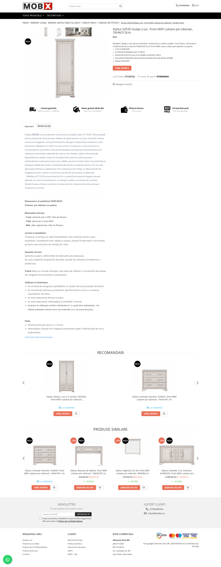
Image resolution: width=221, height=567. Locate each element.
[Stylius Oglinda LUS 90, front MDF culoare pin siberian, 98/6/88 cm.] (132, 452)
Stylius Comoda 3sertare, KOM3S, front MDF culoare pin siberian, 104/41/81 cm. (154, 398)
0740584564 (156, 509)
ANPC (70, 550)
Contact (26, 554)
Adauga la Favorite (123, 84)
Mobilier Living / (39, 22)
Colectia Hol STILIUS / (109, 22)
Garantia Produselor (77, 547)
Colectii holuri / (90, 22)
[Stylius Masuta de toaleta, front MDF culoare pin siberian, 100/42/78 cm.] (88, 452)
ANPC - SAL (73, 554)
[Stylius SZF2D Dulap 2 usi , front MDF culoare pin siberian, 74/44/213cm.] (65, 70)
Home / (26, 22)
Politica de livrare (30, 550)
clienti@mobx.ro (156, 513)
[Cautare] (120, 6)
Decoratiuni (54, 15)
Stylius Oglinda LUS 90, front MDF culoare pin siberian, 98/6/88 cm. (133, 472)
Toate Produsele (32, 15)
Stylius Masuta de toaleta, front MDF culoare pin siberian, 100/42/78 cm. (88, 472)
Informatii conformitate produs (39, 337)
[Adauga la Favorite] (76, 413)
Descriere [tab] (29, 126)
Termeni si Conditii (31, 543)
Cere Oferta (122, 68)
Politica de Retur (75, 543)
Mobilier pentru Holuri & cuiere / (65, 22)
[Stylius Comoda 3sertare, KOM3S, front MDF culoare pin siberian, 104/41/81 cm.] (154, 377)
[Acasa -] (38, 6)
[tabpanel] (65, 70)
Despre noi (27, 540)
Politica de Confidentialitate (70, 521)
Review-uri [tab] (44, 126)
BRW (115, 37)
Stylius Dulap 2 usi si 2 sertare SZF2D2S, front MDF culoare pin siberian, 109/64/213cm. (66, 398)
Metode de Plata (75, 540)
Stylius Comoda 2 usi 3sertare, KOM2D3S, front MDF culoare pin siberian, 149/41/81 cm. (176, 472)
